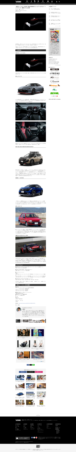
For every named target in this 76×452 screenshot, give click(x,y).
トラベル (39, 427)
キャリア (25, 425)
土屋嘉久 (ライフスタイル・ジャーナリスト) (21, 10)
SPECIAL (57, 429)
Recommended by (39, 361)
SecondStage (58, 430)
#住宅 (57, 63)
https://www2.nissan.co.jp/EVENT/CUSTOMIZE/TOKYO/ (27, 303)
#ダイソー (54, 60)
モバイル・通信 (17, 426)
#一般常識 (50, 59)
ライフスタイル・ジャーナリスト (27, 307)
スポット (48, 425)
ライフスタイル (22, 9)
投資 (31, 426)
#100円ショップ (55, 59)
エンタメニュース (49, 428)
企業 (24, 426)
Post (30, 365)
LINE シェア (33, 365)
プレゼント (56, 426)
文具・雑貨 (39, 428)
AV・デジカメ (17, 425)
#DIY (54, 63)
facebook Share (28, 365)
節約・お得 (32, 427)
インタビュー (25, 428)
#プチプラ (50, 60)
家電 (15, 427)
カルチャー (48, 426)
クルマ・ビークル (40, 425)
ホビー (47, 427)
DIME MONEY (32, 425)
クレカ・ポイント (33, 428)
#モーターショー (18, 11)
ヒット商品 (25, 427)
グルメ (38, 426)
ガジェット (16, 428)
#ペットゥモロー (51, 63)
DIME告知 (56, 425)
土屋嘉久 (23, 309)
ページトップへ (38, 415)
